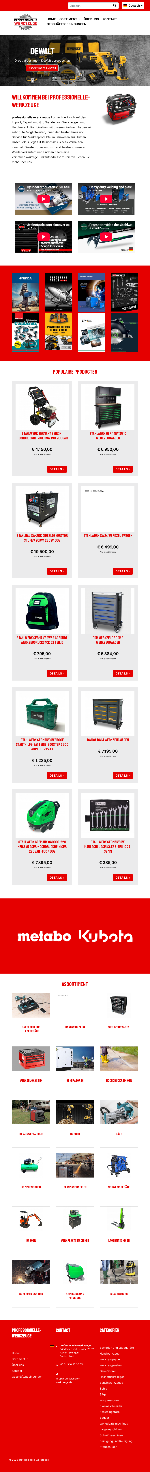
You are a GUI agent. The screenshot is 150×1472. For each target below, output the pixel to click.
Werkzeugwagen (119, 1027)
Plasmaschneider (75, 1187)
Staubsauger (119, 1294)
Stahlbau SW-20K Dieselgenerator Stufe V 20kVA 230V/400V (42, 538)
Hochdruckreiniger (119, 1081)
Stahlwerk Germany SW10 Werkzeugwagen (107, 436)
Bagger (31, 1241)
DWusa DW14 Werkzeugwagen (108, 740)
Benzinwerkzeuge (31, 1134)
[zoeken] (114, 5)
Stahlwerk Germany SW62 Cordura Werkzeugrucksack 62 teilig (42, 640)
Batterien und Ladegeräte (31, 1029)
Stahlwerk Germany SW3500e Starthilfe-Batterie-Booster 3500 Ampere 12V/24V (42, 744)
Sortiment (68, 19)
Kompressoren (31, 1187)
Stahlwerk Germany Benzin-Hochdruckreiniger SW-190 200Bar (42, 436)
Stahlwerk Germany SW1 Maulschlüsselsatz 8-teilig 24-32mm (108, 847)
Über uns (91, 19)
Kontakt (109, 19)
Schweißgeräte (119, 1187)
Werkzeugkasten (31, 1081)
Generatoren (75, 1081)
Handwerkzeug (75, 1027)
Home (51, 19)
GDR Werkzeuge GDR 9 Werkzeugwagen (108, 640)
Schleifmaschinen (31, 1294)
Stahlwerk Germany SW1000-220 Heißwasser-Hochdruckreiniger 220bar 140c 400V (42, 847)
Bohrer (75, 1134)
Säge (119, 1134)
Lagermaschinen (119, 1241)
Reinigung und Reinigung (75, 1296)
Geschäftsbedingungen (66, 24)
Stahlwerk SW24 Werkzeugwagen (107, 535)
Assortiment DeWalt (42, 68)
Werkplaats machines (75, 1241)
